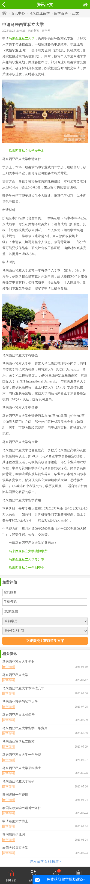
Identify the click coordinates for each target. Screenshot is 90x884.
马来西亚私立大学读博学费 (28, 551)
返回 (3, 4)
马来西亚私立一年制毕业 (26, 567)
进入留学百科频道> (45, 861)
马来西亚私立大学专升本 (26, 150)
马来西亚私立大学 (22, 38)
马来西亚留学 (39, 13)
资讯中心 (18, 13)
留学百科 (61, 13)
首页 (85, 4)
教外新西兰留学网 (39, 30)
